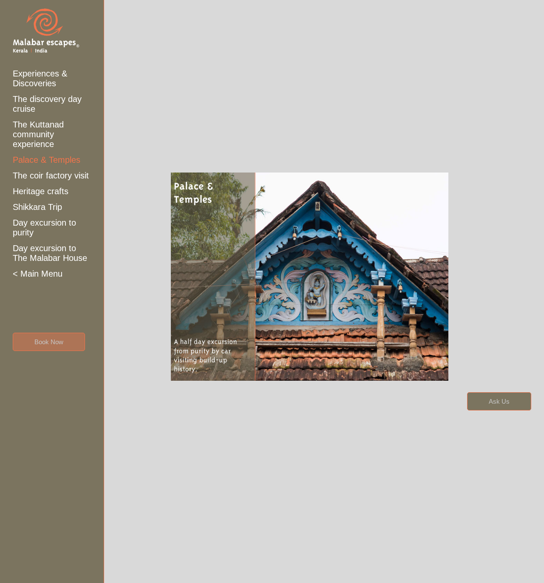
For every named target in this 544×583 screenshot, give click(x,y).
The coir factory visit (51, 175)
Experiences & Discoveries (40, 78)
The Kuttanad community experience (38, 134)
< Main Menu (37, 273)
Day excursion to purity (44, 227)
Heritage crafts (40, 191)
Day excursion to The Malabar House (50, 253)
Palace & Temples (46, 159)
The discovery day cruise (47, 103)
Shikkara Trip (37, 207)
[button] (125, 278)
